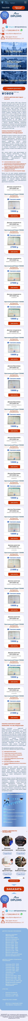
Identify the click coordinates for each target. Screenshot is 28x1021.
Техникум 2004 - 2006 (12, 969)
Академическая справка (13, 982)
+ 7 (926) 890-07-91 (13, 30)
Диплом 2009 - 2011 (12, 945)
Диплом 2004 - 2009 (12, 947)
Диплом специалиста (12, 939)
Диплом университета (13, 955)
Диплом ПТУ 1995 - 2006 (13, 979)
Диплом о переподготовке (14, 1003)
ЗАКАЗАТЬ (14, 216)
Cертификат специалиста (13, 1004)
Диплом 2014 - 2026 (12, 942)
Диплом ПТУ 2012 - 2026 (13, 975)
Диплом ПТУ (10, 974)
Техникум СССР (10, 972)
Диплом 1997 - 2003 (12, 949)
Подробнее (7, 853)
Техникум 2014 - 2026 (12, 964)
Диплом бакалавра (12, 937)
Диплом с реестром (12, 952)
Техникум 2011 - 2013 (12, 965)
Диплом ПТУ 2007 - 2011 (13, 977)
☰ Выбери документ (14, 88)
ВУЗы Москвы (14, 51)
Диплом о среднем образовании (12, 984)
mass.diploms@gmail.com (14, 33)
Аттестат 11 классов (12, 994)
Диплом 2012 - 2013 (12, 944)
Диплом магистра (11, 940)
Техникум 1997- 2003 (12, 970)
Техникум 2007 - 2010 (12, 967)
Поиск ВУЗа (5, 7)
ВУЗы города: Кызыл (14, 80)
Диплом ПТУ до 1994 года (14, 980)
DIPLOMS (16, 14)
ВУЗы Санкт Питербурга (14, 64)
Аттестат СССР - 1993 (12, 996)
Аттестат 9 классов (11, 992)
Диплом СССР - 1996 (12, 950)
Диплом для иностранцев (14, 954)
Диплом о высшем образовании (11, 935)
